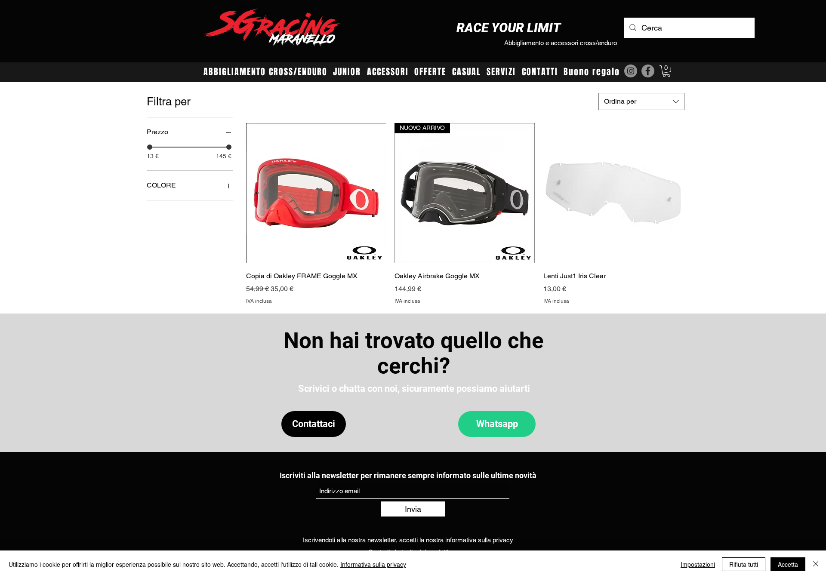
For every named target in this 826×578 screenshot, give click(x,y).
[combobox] (641, 101)
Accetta (788, 564)
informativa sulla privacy (479, 540)
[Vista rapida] (316, 193)
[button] (666, 71)
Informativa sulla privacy (373, 564)
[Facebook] (647, 71)
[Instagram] (630, 71)
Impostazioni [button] (698, 564)
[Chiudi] (816, 564)
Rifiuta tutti (743, 564)
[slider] (150, 147)
